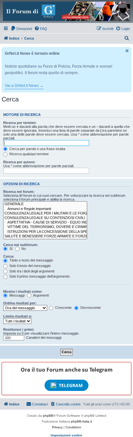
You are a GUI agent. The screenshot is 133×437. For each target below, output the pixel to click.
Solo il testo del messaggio (29, 266)
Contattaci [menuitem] (40, 404)
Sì (10, 249)
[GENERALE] (45, 204)
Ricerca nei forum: (19, 192)
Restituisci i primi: (18, 329)
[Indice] (66, 11)
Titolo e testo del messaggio (30, 260)
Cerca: (8, 256)
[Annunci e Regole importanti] (45, 209)
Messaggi (16, 295)
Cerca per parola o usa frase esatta (36, 149)
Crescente (63, 307)
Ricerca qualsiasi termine (28, 154)
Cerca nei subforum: (20, 245)
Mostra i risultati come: (22, 291)
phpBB (48, 415)
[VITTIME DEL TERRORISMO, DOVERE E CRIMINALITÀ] (45, 227)
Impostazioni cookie (66, 435)
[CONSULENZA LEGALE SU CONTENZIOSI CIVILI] (45, 218)
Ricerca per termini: (19, 123)
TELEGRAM (71, 385)
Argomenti (40, 295)
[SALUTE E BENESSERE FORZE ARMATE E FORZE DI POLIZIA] (45, 236)
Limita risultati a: (17, 316)
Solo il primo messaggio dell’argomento (39, 276)
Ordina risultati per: (19, 303)
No (23, 249)
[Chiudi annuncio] (127, 50)
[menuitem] (21, 29)
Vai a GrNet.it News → (24, 85)
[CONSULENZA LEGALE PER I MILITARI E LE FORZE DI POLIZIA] (45, 213)
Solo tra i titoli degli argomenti (31, 271)
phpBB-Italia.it (81, 421)
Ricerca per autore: (19, 162)
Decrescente (90, 307)
